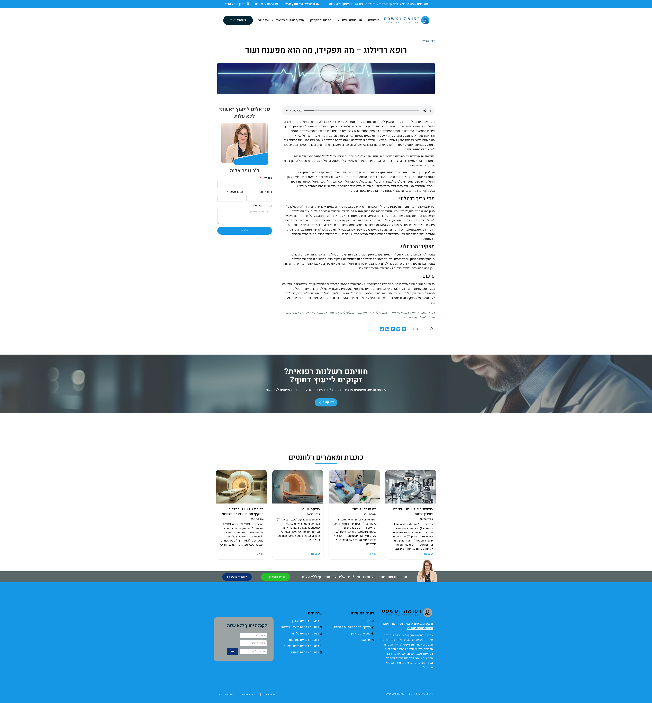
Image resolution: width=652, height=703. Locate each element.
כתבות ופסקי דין (320, 20)
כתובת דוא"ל (264, 192)
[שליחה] (232, 651)
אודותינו (373, 20)
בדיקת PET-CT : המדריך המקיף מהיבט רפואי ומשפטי (243, 511)
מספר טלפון (236, 192)
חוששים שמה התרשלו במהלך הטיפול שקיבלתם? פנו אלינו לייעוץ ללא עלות (378, 4)
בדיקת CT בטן (310, 509)
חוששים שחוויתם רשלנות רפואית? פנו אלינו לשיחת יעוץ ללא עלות (354, 577)
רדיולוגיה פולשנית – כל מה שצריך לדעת (413, 511)
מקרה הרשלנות (263, 206)
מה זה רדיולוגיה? (364, 509)
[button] (404, 329)
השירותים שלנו (352, 20)
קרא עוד (428, 554)
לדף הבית (428, 41)
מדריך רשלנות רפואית (289, 20)
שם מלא (267, 178)
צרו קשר (263, 20)
